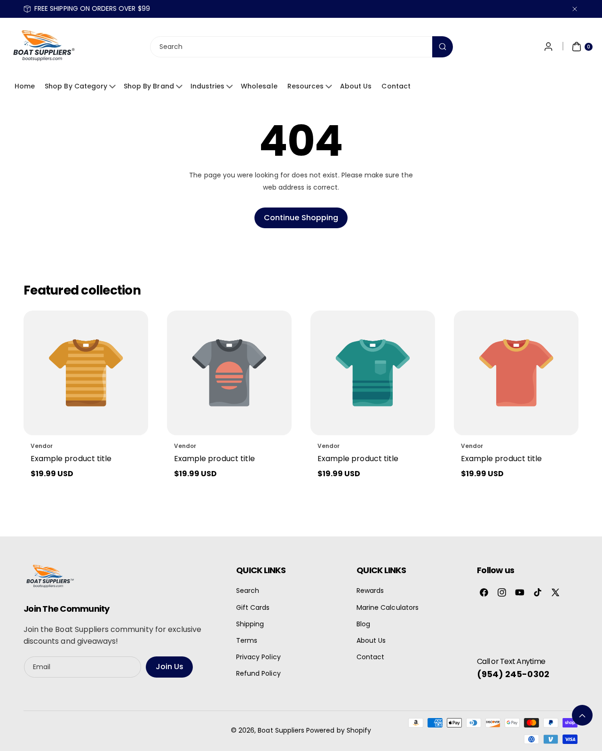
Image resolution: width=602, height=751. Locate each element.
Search (247, 590)
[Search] (442, 46)
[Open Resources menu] (330, 86)
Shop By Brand (149, 86)
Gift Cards (253, 607)
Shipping (250, 624)
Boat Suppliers (281, 730)
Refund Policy (258, 673)
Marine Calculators (387, 607)
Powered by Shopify (338, 730)
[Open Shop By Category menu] (114, 86)
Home (25, 86)
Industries (207, 86)
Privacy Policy (258, 657)
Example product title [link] (71, 458)
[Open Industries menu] (231, 86)
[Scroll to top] (582, 715)
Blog (363, 624)
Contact (395, 86)
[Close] (574, 9)
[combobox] (301, 46)
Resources (305, 86)
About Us (356, 86)
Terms (246, 640)
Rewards (370, 590)
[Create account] (548, 47)
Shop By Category (76, 86)
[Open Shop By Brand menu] (180, 86)
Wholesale (259, 86)
